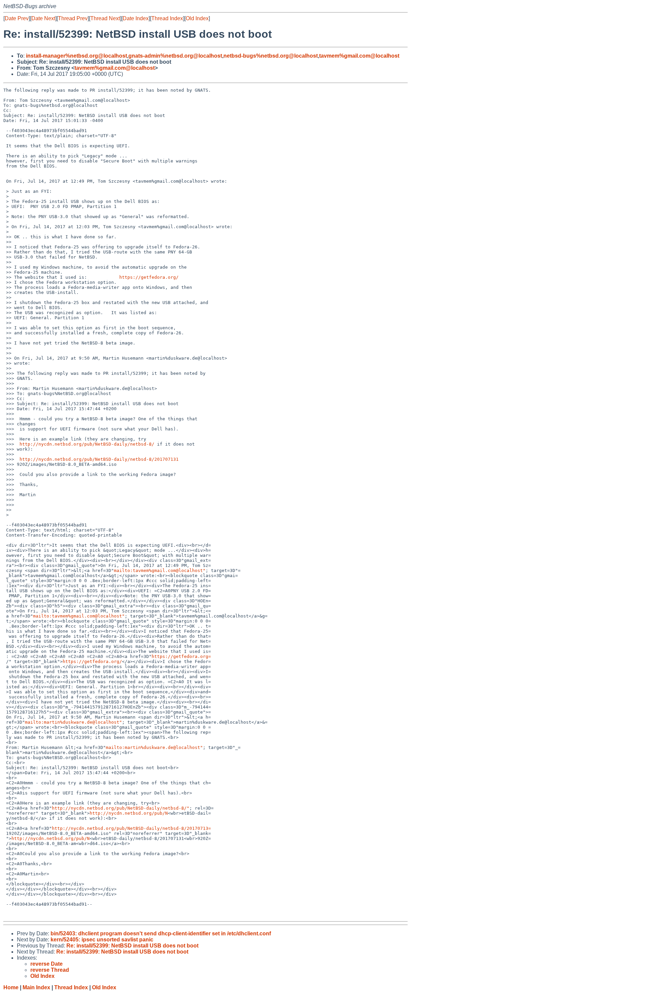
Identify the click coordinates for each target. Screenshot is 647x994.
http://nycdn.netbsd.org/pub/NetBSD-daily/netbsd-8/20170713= (131, 828)
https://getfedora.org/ (149, 277)
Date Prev (17, 18)
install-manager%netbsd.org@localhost (76, 56)
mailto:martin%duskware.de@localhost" (73, 722)
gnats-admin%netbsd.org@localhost (175, 56)
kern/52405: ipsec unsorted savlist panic (102, 939)
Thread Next (105, 18)
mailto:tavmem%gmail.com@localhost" (160, 570)
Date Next (43, 18)
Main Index (36, 987)
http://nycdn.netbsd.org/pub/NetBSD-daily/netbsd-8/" (120, 808)
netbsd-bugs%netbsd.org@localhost (270, 56)
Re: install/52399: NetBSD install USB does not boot (132, 945)
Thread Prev (73, 18)
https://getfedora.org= (181, 656)
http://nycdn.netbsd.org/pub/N (129, 813)
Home (11, 987)
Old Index (197, 18)
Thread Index (167, 18)
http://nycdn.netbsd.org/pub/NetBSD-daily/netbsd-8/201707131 (99, 459)
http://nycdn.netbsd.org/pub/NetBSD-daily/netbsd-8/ (87, 444)
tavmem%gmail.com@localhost (359, 56)
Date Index (136, 18)
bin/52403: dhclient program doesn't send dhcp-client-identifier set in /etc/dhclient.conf (161, 933)
